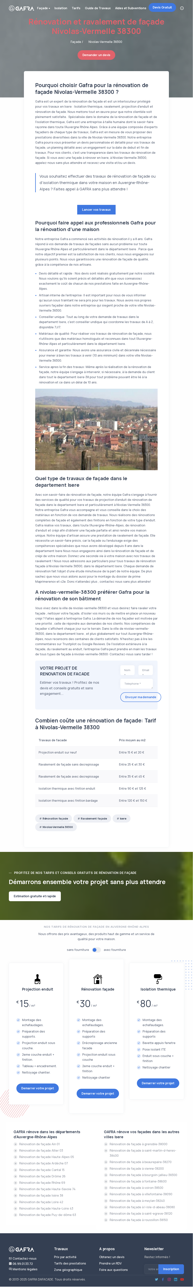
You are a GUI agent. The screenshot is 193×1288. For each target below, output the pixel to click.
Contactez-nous (24, 1258)
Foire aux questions (113, 1270)
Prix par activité (65, 1257)
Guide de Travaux (98, 8)
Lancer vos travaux (96, 210)
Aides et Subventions (130, 8)
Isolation (60, 8)
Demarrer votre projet (37, 1088)
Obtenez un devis (111, 1257)
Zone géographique (68, 1270)
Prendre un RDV (110, 1263)
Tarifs (76, 8)
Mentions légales (24, 1269)
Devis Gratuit (162, 7)
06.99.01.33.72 (22, 1264)
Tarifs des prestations (70, 1263)
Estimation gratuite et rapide (35, 896)
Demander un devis (96, 55)
